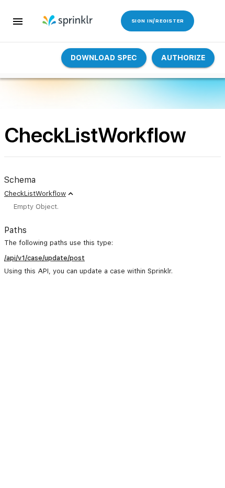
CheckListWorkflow (35, 193)
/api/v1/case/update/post (44, 258)
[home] (68, 21)
